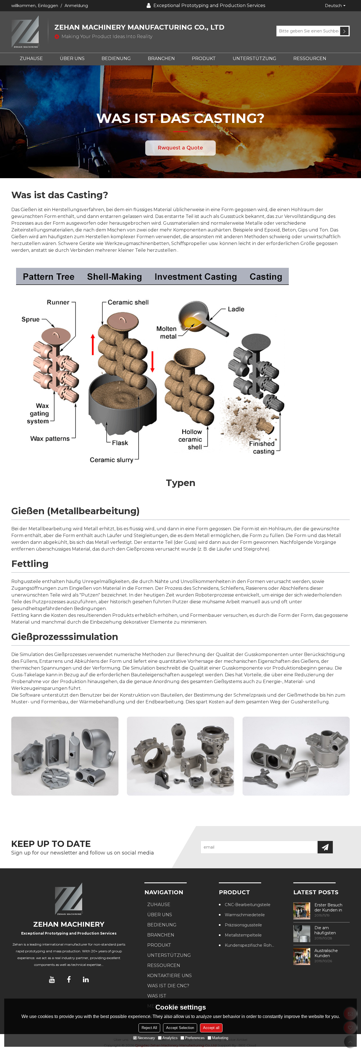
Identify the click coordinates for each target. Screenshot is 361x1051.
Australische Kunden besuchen (326, 953)
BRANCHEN (161, 58)
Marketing (220, 1038)
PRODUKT (204, 58)
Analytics (170, 1038)
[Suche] (344, 31)
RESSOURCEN (309, 58)
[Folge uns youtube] (52, 979)
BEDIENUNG (116, 58)
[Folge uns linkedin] (86, 979)
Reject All (149, 1028)
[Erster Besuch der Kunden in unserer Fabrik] (301, 910)
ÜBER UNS (72, 58)
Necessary (146, 1038)
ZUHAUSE (31, 58)
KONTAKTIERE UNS (169, 975)
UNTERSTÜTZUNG (254, 58)
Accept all (211, 1028)
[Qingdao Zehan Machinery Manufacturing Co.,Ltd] (29, 32)
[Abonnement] (325, 847)
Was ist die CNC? (168, 985)
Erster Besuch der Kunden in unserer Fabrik (328, 907)
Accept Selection (180, 1028)
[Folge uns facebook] (69, 979)
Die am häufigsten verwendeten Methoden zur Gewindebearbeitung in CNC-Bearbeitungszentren (332, 930)
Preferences (195, 1038)
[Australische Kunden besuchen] (301, 956)
